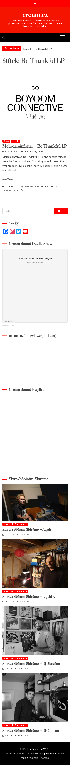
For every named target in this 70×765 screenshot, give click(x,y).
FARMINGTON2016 (48, 186)
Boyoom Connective (29, 186)
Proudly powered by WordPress (25, 753)
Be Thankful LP (12, 186)
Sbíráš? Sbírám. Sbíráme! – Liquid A (28, 597)
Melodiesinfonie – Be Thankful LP (34, 146)
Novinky (15, 141)
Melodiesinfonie (10, 190)
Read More (7, 179)
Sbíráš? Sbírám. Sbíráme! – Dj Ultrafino (31, 664)
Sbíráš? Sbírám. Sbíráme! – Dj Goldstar (30, 731)
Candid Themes (39, 757)
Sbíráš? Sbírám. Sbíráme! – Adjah (26, 530)
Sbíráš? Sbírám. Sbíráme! (15, 524)
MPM (21, 190)
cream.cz (35, 15)
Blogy (6, 141)
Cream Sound (16, 325)
